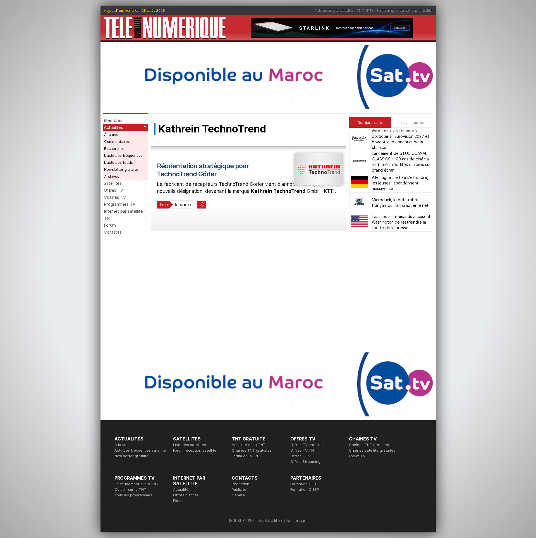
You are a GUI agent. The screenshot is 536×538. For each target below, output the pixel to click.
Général (239, 495)
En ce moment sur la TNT (136, 484)
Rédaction (240, 484)
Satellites (113, 183)
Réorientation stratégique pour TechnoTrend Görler (203, 170)
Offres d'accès (186, 495)
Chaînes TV (115, 197)
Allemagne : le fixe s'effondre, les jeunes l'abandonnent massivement (400, 183)
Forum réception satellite (194, 450)
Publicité (239, 489)
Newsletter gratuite (121, 169)
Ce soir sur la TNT (130, 489)
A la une (111, 134)
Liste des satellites (189, 444)
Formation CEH (303, 484)
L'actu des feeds (118, 162)
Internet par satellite (414, 10)
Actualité (180, 489)
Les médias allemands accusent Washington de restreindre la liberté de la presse (401, 222)
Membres (113, 120)
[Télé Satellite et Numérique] (165, 28)
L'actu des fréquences (123, 155)
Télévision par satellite (334, 10)
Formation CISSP (304, 489)
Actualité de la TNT (248, 444)
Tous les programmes (133, 495)
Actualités (113, 127)
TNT (360, 10)
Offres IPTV (300, 456)
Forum (110, 225)
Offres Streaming (305, 461)
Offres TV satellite (306, 444)
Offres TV (113, 190)
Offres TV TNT (303, 450)
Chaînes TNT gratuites (252, 450)
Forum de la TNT (246, 456)
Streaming (385, 10)
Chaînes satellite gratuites (372, 450)
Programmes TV (119, 204)
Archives (111, 176)
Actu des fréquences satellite (140, 450)
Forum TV (357, 456)
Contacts (113, 232)
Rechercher (114, 148)
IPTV (370, 10)
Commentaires (117, 141)
